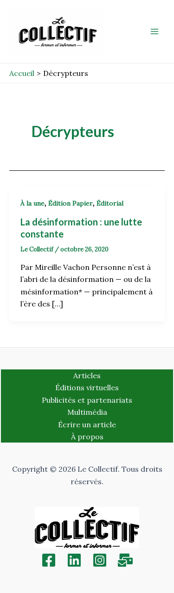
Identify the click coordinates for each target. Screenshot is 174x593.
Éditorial (110, 203)
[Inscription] (125, 560)
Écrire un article (87, 424)
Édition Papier (70, 203)
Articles (87, 375)
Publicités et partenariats (87, 400)
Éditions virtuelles (87, 387)
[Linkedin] (74, 560)
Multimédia (87, 412)
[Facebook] (48, 560)
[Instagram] (99, 560)
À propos (87, 436)
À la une (32, 203)
